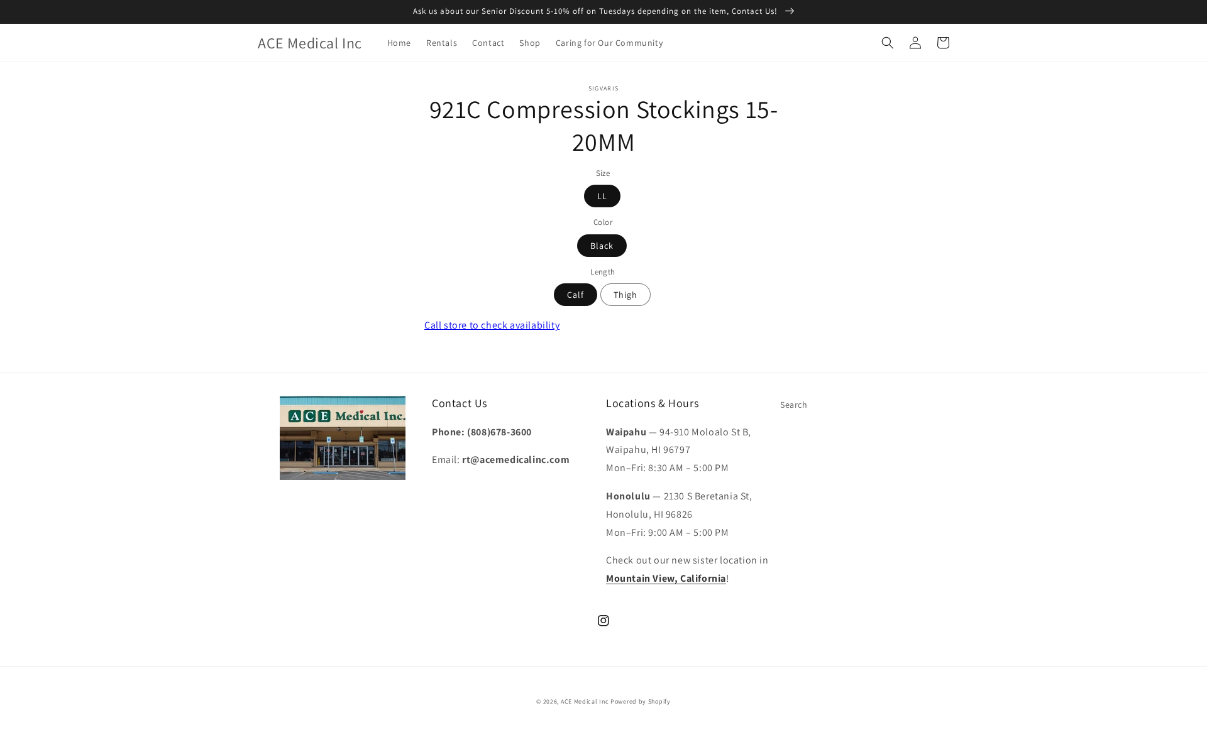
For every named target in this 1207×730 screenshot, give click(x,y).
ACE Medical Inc (585, 701)
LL (602, 196)
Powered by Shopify (640, 701)
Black (602, 245)
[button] (887, 43)
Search (794, 404)
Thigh (625, 294)
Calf (575, 294)
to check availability (491, 325)
